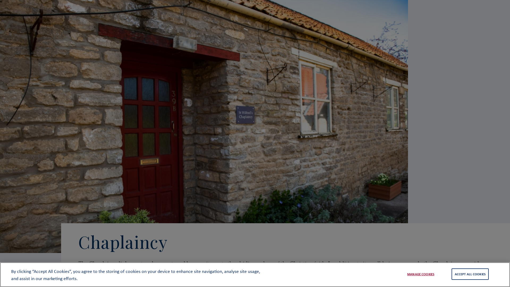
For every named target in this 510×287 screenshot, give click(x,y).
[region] (255, 274)
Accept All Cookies (470, 274)
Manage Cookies (420, 274)
